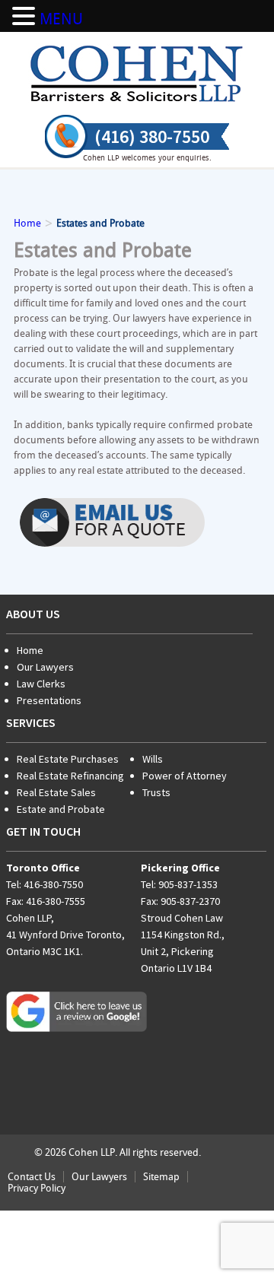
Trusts (156, 792)
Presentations (49, 700)
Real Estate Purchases (68, 759)
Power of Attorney (184, 775)
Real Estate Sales (56, 792)
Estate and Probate (61, 809)
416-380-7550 (53, 884)
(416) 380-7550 (151, 136)
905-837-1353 (188, 884)
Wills (152, 759)
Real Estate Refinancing (70, 775)
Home (30, 650)
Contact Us (32, 1176)
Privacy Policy (36, 1188)
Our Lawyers (45, 667)
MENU (61, 19)
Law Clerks (41, 683)
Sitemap (161, 1176)
